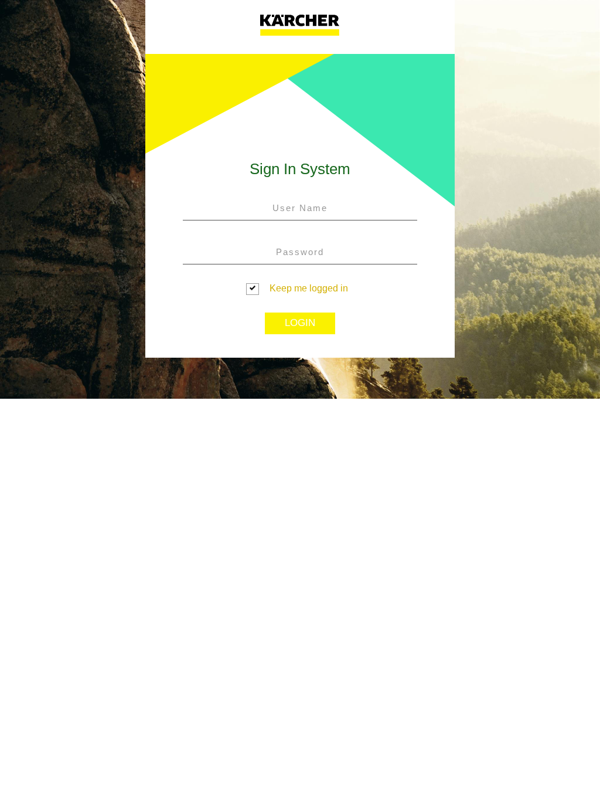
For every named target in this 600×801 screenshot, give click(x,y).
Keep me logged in (309, 288)
